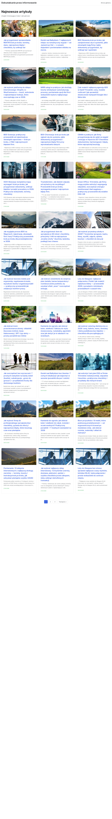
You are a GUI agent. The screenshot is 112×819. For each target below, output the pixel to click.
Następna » (62, 502)
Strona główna (106, 3)
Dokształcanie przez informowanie (19, 2)
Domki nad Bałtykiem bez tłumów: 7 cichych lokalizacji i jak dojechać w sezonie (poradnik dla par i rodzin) (56, 375)
